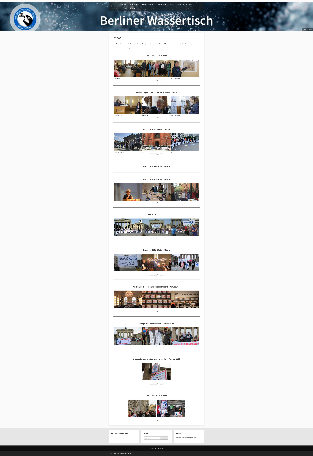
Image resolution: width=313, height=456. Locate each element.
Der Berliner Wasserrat (165, 4)
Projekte (115, 9)
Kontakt (132, 9)
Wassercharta (179, 4)
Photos (125, 9)
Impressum (153, 448)
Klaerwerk (189, 4)
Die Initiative (122, 4)
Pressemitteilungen (147, 4)
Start (114, 4)
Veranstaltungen (134, 4)
